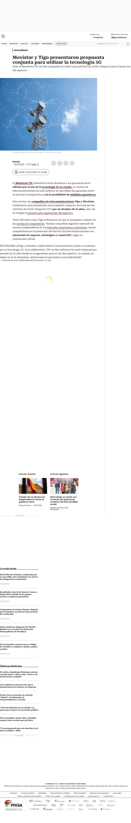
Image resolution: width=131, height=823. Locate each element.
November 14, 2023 (43, 260)
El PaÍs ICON (70, 808)
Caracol (111, 801)
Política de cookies (53, 796)
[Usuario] (128, 43)
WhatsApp (72, 163)
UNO (53, 805)
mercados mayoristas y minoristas (67, 227)
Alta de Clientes (80, 793)
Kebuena (111, 805)
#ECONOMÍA (8, 245)
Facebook (53, 163)
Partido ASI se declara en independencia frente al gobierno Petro (32, 499)
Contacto (13, 793)
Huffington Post (39, 805)
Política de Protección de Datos (30, 796)
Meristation (105, 808)
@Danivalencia (39, 257)
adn (102, 801)
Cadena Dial (80, 805)
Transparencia (93, 796)
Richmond (34, 808)
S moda (81, 808)
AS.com (93, 801)
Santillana (58, 801)
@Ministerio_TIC (41, 249)
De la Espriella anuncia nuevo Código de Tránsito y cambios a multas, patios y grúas (18, 646)
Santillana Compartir (73, 801)
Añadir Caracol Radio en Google (33, 172)
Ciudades (35, 44)
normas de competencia (30, 223)
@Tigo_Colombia (26, 245)
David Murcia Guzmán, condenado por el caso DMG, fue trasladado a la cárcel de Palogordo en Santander (18, 577)
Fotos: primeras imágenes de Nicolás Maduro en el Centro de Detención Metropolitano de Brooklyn (18, 629)
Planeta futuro (100, 805)
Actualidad (21, 50)
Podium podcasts (59, 808)
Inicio (4, 44)
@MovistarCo (47, 245)
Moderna (47, 808)
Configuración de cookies (74, 796)
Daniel (16, 161)
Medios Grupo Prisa (13, 809)
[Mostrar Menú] (3, 36)
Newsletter (122, 43)
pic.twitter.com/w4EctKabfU (65, 257)
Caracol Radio (65, 36)
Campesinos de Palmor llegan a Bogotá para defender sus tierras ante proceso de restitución (19, 611)
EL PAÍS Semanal (89, 805)
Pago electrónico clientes (60, 793)
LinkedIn (65, 163)
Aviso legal (117, 793)
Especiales (61, 44)
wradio (60, 805)
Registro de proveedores (99, 793)
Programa (98, 37)
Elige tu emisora (118, 37)
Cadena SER (85, 801)
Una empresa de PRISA (13, 803)
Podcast (24, 44)
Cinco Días (70, 805)
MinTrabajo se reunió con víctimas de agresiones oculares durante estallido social (64, 501)
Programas (47, 44)
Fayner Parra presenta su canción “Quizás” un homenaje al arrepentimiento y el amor (16, 697)
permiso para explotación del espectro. (50, 213)
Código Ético (108, 796)
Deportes (14, 44)
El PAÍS (35, 801)
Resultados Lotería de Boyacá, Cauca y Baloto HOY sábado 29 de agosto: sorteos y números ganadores (18, 594)
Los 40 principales (46, 801)
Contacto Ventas (28, 793)
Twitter (59, 163)
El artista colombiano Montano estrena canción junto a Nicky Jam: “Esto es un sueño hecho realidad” (19, 674)
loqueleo (92, 808)
